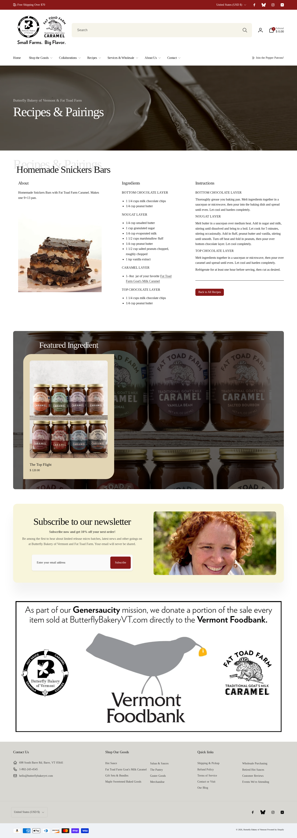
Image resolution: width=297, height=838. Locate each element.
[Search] (245, 30)
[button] (276, 30)
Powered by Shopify (275, 829)
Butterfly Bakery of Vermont (255, 829)
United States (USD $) (229, 4)
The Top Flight (41, 464)
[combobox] (162, 30)
